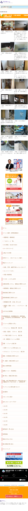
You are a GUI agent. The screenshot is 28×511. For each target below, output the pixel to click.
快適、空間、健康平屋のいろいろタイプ (15, 267)
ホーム (4, 228)
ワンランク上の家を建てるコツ (11, 387)
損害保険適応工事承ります (10, 297)
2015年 (5, 406)
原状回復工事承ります (9, 292)
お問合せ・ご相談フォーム (14, 496)
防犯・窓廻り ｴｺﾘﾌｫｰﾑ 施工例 (13, 331)
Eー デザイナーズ (8, 248)
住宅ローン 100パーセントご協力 (12, 258)
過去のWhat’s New (8, 439)
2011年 (5, 421)
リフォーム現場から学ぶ (9, 323)
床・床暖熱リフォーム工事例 (12, 339)
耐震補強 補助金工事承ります (12, 288)
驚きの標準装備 (7, 366)
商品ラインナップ (7, 263)
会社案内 (5, 391)
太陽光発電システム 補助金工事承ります (14, 284)
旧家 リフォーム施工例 (9, 343)
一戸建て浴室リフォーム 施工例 (13, 335)
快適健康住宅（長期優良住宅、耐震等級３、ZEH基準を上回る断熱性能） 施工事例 (14, 317)
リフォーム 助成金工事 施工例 (13, 328)
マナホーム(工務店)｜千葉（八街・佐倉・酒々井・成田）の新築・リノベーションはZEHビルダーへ (13, 504)
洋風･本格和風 (8, 274)
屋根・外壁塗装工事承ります (11, 356)
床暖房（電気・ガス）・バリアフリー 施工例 (15, 306)
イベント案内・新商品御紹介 (11, 233)
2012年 (5, 417)
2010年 (5, 425)
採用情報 (5, 434)
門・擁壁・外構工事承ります (11, 361)
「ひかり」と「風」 (9, 241)
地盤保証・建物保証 (9, 237)
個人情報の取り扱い (8, 444)
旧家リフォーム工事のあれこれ (12, 348)
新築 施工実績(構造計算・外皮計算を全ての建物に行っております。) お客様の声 (14, 381)
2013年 (5, 413)
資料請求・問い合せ (8, 429)
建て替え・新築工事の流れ (10, 375)
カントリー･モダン (9, 271)
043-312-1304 (14, 490)
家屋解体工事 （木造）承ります (12, 302)
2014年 (5, 410)
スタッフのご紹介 (7, 397)
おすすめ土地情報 (7, 311)
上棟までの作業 (7, 253)
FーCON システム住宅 (9, 279)
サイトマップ (6, 449)
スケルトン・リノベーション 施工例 (14, 351)
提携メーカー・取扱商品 (9, 371)
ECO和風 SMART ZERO (10, 245)
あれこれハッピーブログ (9, 401)
